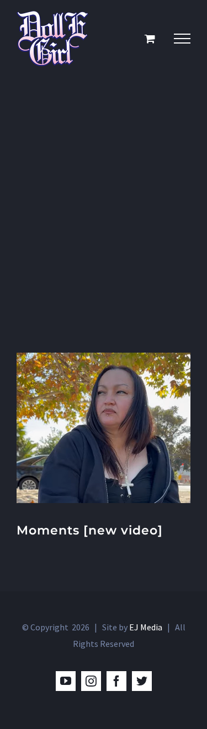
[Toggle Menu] (182, 39)
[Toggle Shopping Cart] (150, 38)
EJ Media (145, 627)
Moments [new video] (90, 530)
